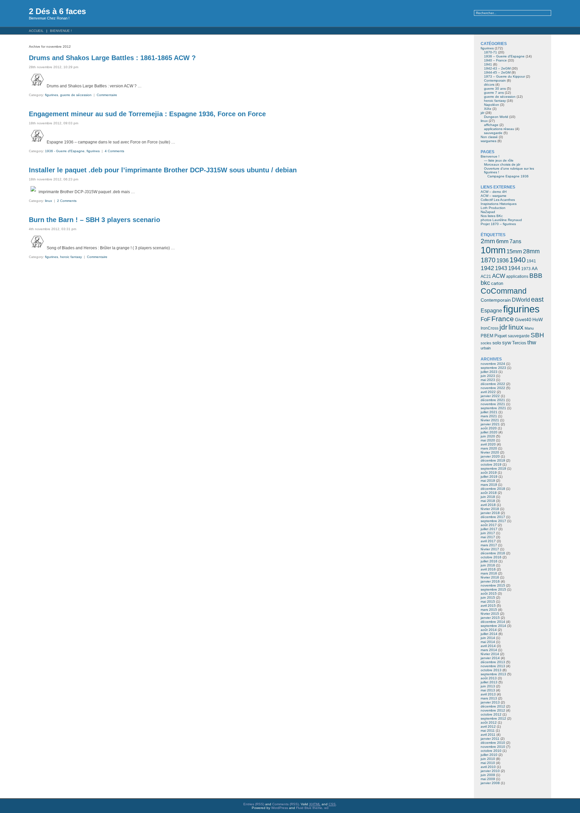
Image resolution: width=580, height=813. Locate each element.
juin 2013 (488, 686)
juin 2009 (488, 775)
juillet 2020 (489, 432)
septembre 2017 (493, 521)
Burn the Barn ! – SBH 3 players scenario (94, 219)
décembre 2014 (493, 622)
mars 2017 (489, 545)
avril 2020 (488, 444)
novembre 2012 (493, 710)
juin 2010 (488, 759)
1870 (488, 260)
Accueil (36, 31)
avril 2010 (488, 767)
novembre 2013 (493, 666)
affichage (491, 125)
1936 (502, 260)
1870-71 (490, 52)
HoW (537, 319)
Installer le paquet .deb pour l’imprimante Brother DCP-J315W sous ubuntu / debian (163, 170)
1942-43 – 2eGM (497, 68)
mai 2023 (488, 380)
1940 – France (495, 60)
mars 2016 (489, 573)
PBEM (487, 335)
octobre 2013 (491, 670)
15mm (514, 251)
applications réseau (499, 129)
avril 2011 (488, 734)
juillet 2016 (489, 561)
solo (496, 342)
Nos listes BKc (492, 216)
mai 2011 (488, 730)
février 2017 (490, 549)
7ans (515, 241)
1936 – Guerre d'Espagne (504, 56)
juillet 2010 (489, 755)
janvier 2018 (490, 513)
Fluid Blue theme (309, 808)
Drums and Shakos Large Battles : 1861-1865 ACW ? (112, 57)
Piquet (500, 335)
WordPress (279, 808)
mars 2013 (489, 698)
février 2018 (490, 509)
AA (535, 268)
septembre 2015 (493, 589)
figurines (51, 95)
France (502, 319)
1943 (501, 268)
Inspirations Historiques (499, 204)
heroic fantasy (71, 257)
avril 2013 (488, 694)
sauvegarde (493, 133)
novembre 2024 (493, 364)
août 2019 (489, 472)
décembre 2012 (493, 706)
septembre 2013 (493, 674)
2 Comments (67, 201)
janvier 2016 (490, 581)
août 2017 (489, 525)
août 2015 (489, 593)
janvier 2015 (490, 617)
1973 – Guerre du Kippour (504, 76)
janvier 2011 (490, 738)
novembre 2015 (493, 585)
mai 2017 (488, 537)
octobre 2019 (491, 464)
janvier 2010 (490, 771)
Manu (529, 328)
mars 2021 (489, 416)
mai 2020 (488, 440)
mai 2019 (488, 480)
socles (486, 343)
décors (489, 84)
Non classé (489, 137)
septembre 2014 (493, 626)
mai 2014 (488, 642)
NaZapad (488, 212)
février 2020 (490, 452)
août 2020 (489, 428)
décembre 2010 (493, 742)
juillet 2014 (489, 634)
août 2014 (489, 630)
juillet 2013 (489, 682)
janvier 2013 (490, 702)
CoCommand (504, 291)
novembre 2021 (493, 404)
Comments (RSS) (285, 804)
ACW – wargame (493, 196)
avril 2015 (488, 605)
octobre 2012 (491, 714)
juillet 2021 (489, 412)
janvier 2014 (490, 658)
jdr (482, 113)
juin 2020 (488, 436)
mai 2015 (488, 601)
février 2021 (490, 420)
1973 (526, 268)
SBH (537, 335)
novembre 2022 (493, 388)
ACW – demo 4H (493, 192)
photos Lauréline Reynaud (501, 220)
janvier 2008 (490, 783)
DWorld (521, 300)
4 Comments (114, 151)
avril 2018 (488, 505)
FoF (485, 319)
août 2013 (489, 678)
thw (531, 342)
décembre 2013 (493, 662)
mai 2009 (488, 779)
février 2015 (490, 613)
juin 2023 (488, 376)
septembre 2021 (493, 408)
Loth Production (493, 208)
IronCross (489, 328)
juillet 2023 (489, 372)
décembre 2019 (493, 460)
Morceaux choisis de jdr (502, 164)
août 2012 (489, 722)
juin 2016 (488, 565)
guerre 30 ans (495, 88)
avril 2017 (488, 541)
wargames (488, 141)
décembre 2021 (493, 400)
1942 (487, 267)
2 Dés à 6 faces (57, 11)
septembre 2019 (493, 468)
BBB (535, 275)
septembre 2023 (493, 368)
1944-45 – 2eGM (497, 72)
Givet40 (523, 319)
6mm (502, 241)
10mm (493, 250)
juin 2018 (488, 497)
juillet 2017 (489, 529)
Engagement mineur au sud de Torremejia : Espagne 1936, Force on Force (147, 114)
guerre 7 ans (494, 92)
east (537, 299)
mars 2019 (489, 484)
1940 (518, 260)
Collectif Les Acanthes (498, 200)
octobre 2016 (491, 557)
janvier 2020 (490, 456)
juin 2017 (488, 533)
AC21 (486, 276)
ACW (498, 276)
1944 (514, 268)
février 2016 (490, 577)
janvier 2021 (490, 424)
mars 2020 (489, 448)
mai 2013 (488, 690)
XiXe (487, 109)
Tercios (519, 342)
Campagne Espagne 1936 (508, 176)
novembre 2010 (493, 746)
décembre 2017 (493, 517)
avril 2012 (488, 726)
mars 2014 (489, 650)
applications (517, 276)
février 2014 (490, 654)
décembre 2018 (493, 488)
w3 (326, 808)
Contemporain (495, 80)
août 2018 (489, 493)
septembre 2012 (493, 718)
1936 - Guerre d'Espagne (65, 151)
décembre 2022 (493, 384)
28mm (531, 251)
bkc (485, 283)
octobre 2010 (491, 751)
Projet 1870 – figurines (498, 224)
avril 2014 (488, 646)
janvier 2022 (490, 396)
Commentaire (107, 95)
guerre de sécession (76, 95)
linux (48, 201)
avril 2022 (488, 392)
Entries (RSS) (253, 804)
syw (506, 342)
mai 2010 (488, 763)
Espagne (491, 310)
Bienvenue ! (61, 31)
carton (497, 283)
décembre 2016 (493, 553)
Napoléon (491, 104)
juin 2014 (488, 638)
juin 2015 (488, 597)
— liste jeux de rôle (499, 160)
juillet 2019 (489, 476)
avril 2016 (488, 569)
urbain (486, 348)
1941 (488, 64)
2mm (488, 241)
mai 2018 (488, 501)
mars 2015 (489, 609)
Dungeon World (496, 117)
